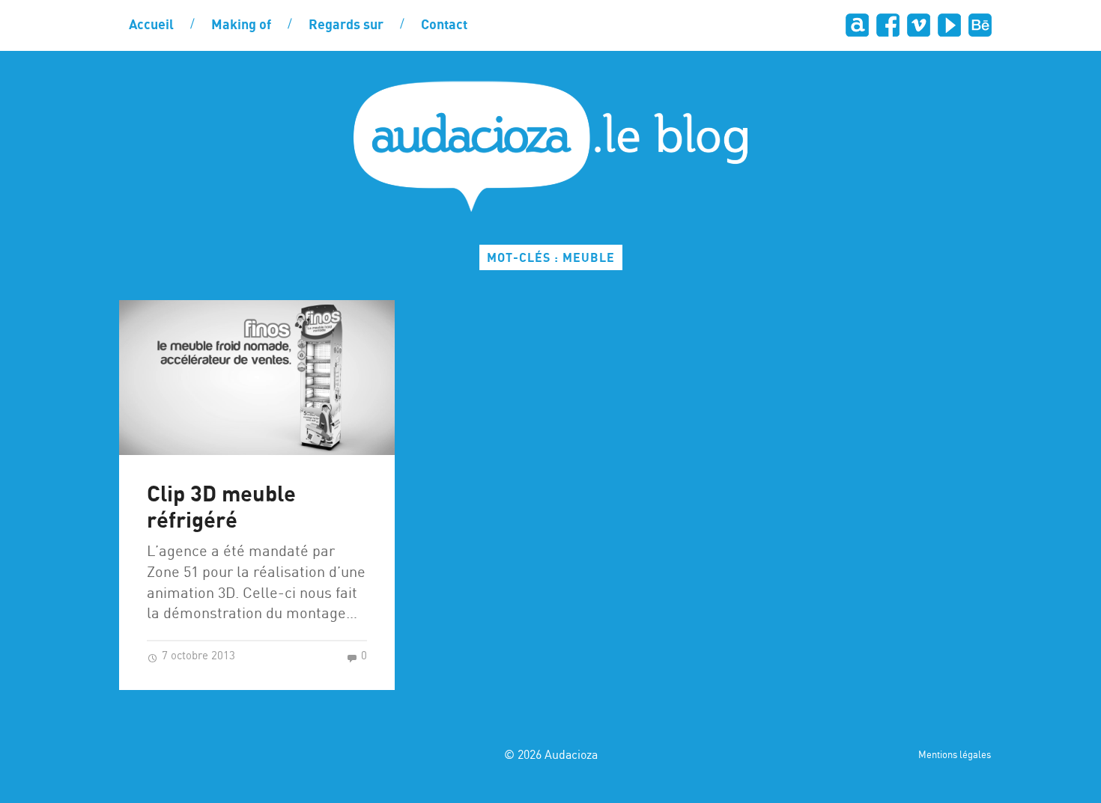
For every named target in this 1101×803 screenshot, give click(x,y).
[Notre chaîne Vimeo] (917, 25)
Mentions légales (954, 755)
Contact (444, 25)
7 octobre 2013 (197, 656)
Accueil (151, 25)
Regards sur (346, 25)
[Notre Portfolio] (979, 25)
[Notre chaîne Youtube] (948, 25)
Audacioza (571, 755)
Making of (241, 25)
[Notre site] (856, 25)
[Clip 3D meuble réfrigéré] (257, 377)
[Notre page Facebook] (887, 25)
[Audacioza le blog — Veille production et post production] (550, 146)
